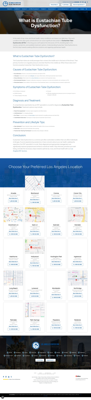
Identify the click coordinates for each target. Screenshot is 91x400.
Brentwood (18, 352)
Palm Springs (69, 355)
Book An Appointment (78, 4)
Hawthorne (74, 352)
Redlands (86, 355)
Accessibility (38, 378)
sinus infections (35, 78)
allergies (32, 75)
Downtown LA (43, 352)
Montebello (43, 355)
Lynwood (35, 355)
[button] (2, 397)
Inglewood (18, 355)
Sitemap (49, 377)
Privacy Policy (44, 377)
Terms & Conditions (55, 377)
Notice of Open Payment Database (48, 378)
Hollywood (82, 352)
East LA (51, 352)
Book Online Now (13, 198)
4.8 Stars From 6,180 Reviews (68, 2)
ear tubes (32, 115)
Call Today (66, 4)
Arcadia (10, 352)
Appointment (50, 360)
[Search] (86, 9)
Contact (82, 9)
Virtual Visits (54, 4)
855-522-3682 (14, 201)
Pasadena (78, 355)
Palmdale (60, 355)
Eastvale (58, 352)
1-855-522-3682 (35, 202)
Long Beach (27, 355)
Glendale (66, 352)
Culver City (33, 352)
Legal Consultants (74, 9)
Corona (25, 352)
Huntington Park (9, 355)
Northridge (52, 355)
